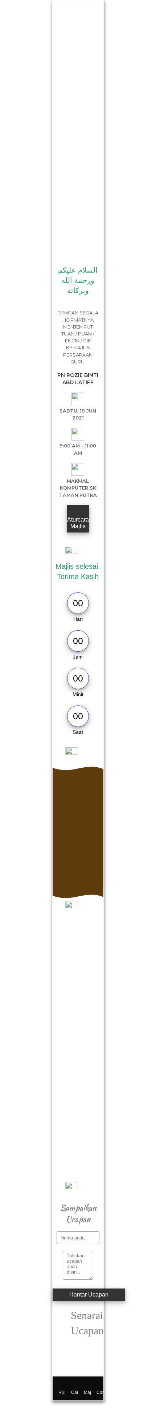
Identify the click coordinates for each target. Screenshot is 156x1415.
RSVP (61, 1392)
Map (87, 1392)
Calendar (74, 1392)
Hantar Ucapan (88, 1294)
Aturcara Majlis (78, 522)
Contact (100, 1392)
